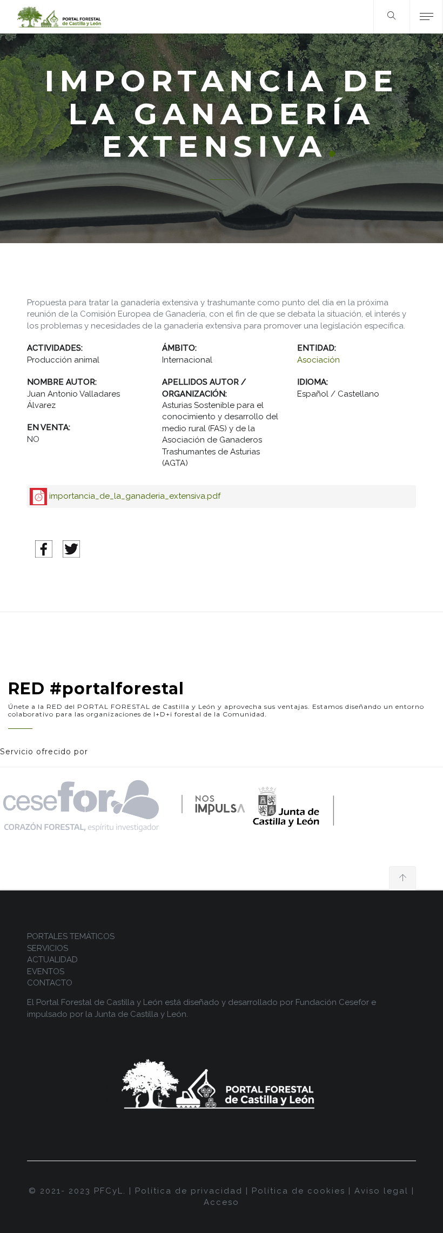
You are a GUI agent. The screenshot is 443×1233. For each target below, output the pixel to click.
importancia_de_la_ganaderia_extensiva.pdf (134, 496)
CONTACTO (49, 983)
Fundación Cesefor (332, 1002)
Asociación (318, 360)
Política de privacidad (189, 1191)
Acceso (221, 1202)
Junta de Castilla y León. (141, 1014)
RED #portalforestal (96, 689)
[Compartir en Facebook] (43, 548)
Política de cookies (298, 1191)
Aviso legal (381, 1191)
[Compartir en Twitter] (71, 548)
